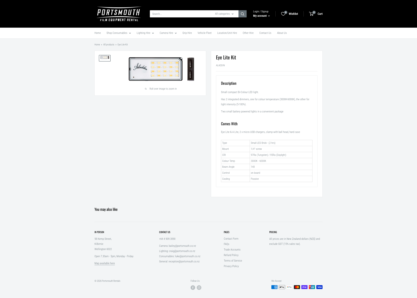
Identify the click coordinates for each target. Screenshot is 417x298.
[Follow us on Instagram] (199, 287)
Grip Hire (187, 32)
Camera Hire (166, 32)
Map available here (104, 263)
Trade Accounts (232, 249)
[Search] (242, 13)
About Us (282, 32)
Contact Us (265, 32)
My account (260, 15)
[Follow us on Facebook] (193, 287)
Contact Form (231, 238)
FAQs (226, 244)
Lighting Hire (143, 32)
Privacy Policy (231, 266)
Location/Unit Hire (227, 32)
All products (108, 44)
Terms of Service (233, 260)
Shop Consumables (117, 32)
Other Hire (248, 32)
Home (97, 32)
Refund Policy (231, 255)
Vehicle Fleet (205, 32)
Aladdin (220, 65)
